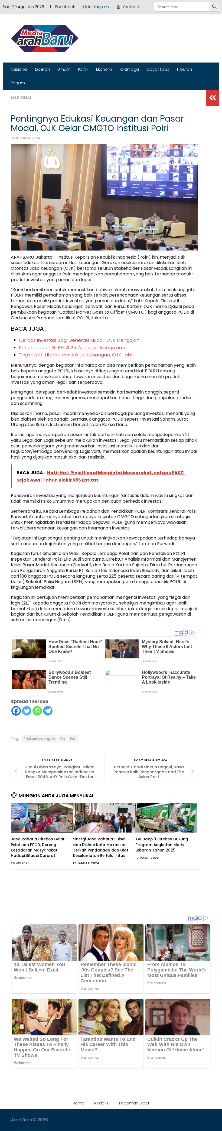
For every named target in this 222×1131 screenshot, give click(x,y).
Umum (63, 69)
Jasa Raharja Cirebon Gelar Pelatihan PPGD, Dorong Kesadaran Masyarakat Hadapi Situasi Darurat (38, 847)
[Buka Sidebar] (212, 98)
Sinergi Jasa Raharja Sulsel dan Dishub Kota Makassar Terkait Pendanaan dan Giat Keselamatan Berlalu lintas (100, 847)
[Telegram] (48, 711)
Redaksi (101, 1103)
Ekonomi (104, 69)
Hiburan (184, 69)
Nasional (19, 69)
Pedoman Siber (134, 1103)
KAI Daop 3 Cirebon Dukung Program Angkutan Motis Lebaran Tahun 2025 (161, 845)
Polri (73, 738)
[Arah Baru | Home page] (45, 38)
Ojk (62, 738)
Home (78, 1103)
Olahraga (129, 69)
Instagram (98, 6)
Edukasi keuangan (39, 738)
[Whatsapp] (37, 711)
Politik (83, 69)
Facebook (65, 6)
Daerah (42, 69)
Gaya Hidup (157, 69)
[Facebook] (16, 711)
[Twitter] (26, 711)
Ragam (18, 83)
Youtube (130, 6)
